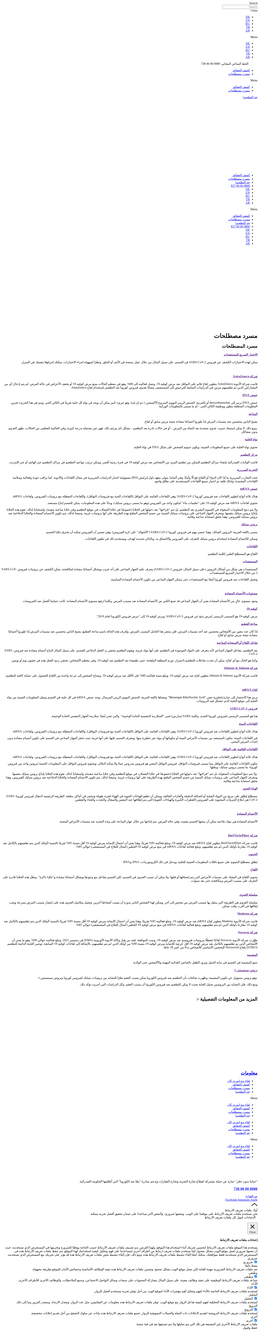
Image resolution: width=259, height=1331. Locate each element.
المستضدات (250, 561)
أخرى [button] (254, 1316)
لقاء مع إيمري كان (238, 1081)
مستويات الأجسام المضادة (241, 593)
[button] (129, 37)
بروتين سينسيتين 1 (245, 970)
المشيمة (252, 954)
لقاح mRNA (249, 689)
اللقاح (253, 869)
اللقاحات (252, 546)
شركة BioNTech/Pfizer (242, 835)
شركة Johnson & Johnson (240, 668)
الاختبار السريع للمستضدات (240, 354)
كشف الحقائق (241, 70)
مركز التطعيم (248, 454)
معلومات (249, 1072)
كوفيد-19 (251, 608)
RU (248, 23)
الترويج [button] (253, 1305)
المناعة (253, 414)
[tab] (129, 354)
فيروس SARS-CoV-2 (243, 708)
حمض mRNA (248, 488)
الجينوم (253, 854)
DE (248, 17)
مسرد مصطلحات (239, 74)
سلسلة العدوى (248, 894)
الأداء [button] (254, 1283)
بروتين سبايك (249, 524)
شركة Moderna (247, 913)
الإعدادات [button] (250, 1217)
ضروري (248, 1262)
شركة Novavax (247, 932)
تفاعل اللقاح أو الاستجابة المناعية (237, 642)
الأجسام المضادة (247, 813)
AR (248, 30)
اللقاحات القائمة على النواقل (239, 749)
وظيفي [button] (253, 1272)
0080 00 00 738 (245, 1189)
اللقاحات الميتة (248, 723)
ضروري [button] (252, 1258)
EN (248, 20)
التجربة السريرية (247, 469)
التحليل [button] (253, 1294)
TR (248, 27)
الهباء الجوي (250, 788)
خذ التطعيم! (242, 182)
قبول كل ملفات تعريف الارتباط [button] (224, 1217)
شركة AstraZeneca (245, 376)
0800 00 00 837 (240, 185)
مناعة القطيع (249, 623)
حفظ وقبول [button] (250, 1327)
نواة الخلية (251, 439)
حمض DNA (250, 395)
